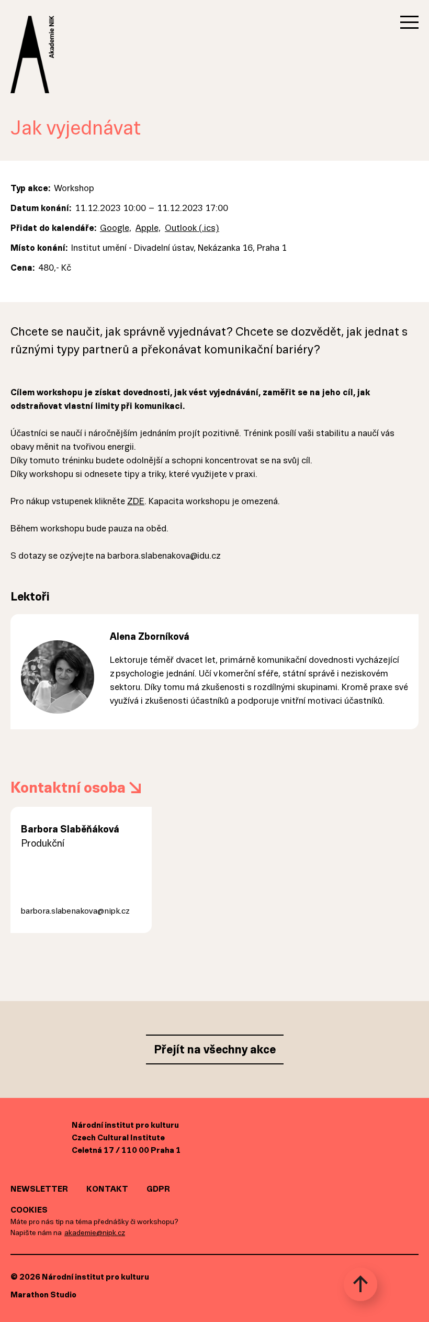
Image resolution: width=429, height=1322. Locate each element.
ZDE (135, 501)
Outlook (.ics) (192, 228)
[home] (32, 16)
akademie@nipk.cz (94, 1233)
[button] (409, 22)
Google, (115, 228)
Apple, (148, 228)
